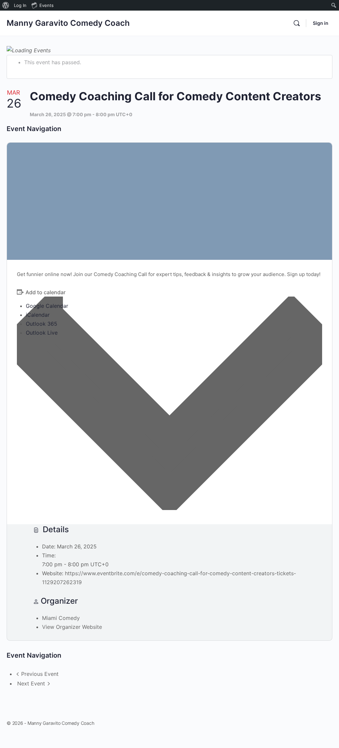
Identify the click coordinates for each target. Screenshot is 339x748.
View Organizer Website (72, 627)
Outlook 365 (41, 323)
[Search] (296, 23)
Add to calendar (45, 292)
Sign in (320, 23)
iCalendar (38, 314)
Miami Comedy (61, 618)
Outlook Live (42, 332)
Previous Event (40, 674)
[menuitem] (6, 5)
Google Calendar (47, 306)
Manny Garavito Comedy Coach (68, 23)
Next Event (31, 683)
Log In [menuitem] (20, 5)
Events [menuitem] (46, 5)
